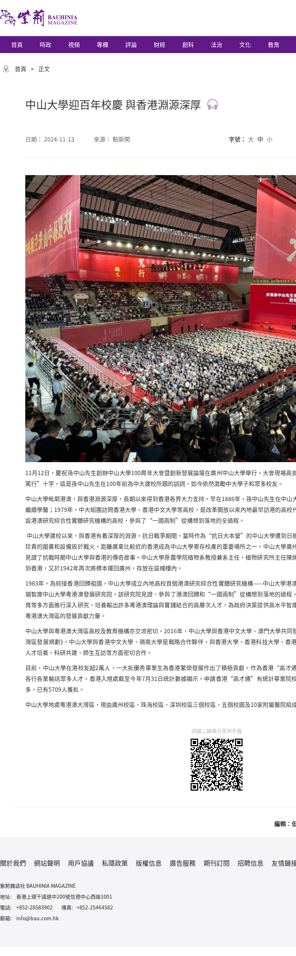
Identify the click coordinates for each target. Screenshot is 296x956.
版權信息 (149, 863)
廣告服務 (183, 863)
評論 (131, 44)
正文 (44, 68)
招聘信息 (251, 863)
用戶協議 (81, 863)
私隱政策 (115, 863)
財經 (159, 44)
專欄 (102, 44)
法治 (216, 44)
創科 (188, 44)
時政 (45, 44)
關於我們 (13, 863)
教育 (273, 44)
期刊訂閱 (217, 863)
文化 (245, 44)
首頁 (17, 44)
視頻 (74, 44)
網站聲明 (47, 863)
